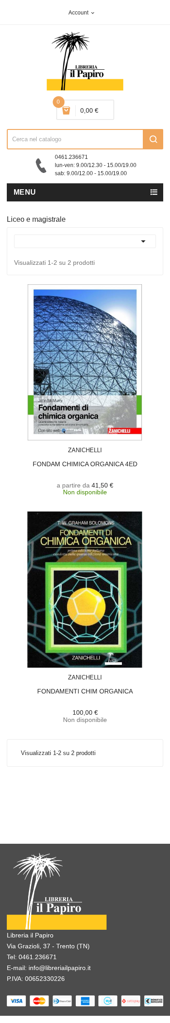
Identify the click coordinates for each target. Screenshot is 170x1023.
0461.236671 (38, 957)
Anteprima (69, 444)
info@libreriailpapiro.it (60, 967)
